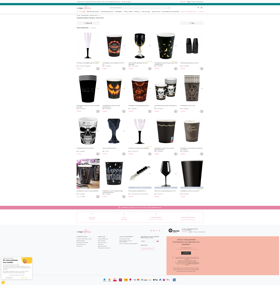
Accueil (78, 15)
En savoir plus (9, 277)
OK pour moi (24, 277)
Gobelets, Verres (94, 15)
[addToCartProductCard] (98, 69)
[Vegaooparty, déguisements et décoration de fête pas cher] (84, 7)
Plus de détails (127, 1)
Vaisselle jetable (85, 15)
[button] (3, 282)
